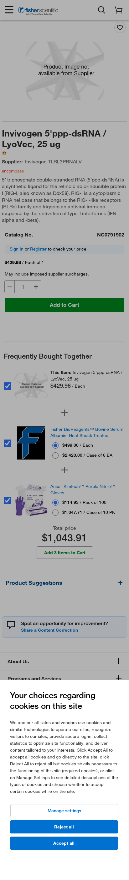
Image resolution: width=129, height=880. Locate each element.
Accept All (64, 843)
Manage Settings (64, 810)
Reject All (64, 827)
